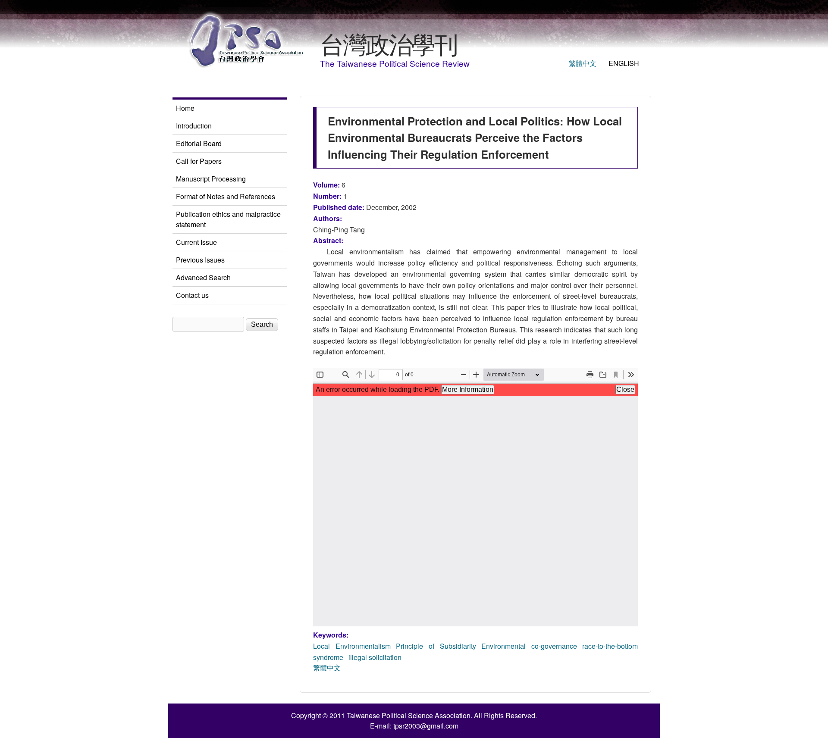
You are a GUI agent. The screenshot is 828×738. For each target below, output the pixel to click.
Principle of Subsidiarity (436, 646)
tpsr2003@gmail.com (425, 726)
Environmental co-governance (529, 646)
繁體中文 (582, 63)
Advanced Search (203, 277)
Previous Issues (200, 260)
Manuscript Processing (211, 179)
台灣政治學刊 (388, 43)
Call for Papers (199, 161)
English (623, 63)
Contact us (192, 295)
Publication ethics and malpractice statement (228, 219)
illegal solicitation (374, 657)
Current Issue (196, 242)
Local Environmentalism (352, 646)
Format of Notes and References (225, 196)
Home (185, 108)
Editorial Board (199, 143)
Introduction (194, 126)
